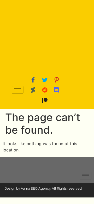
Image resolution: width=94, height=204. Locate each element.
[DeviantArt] (33, 90)
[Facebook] (33, 79)
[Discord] (56, 90)
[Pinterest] (56, 79)
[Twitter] (45, 79)
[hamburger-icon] (18, 90)
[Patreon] (45, 100)
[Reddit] (45, 90)
